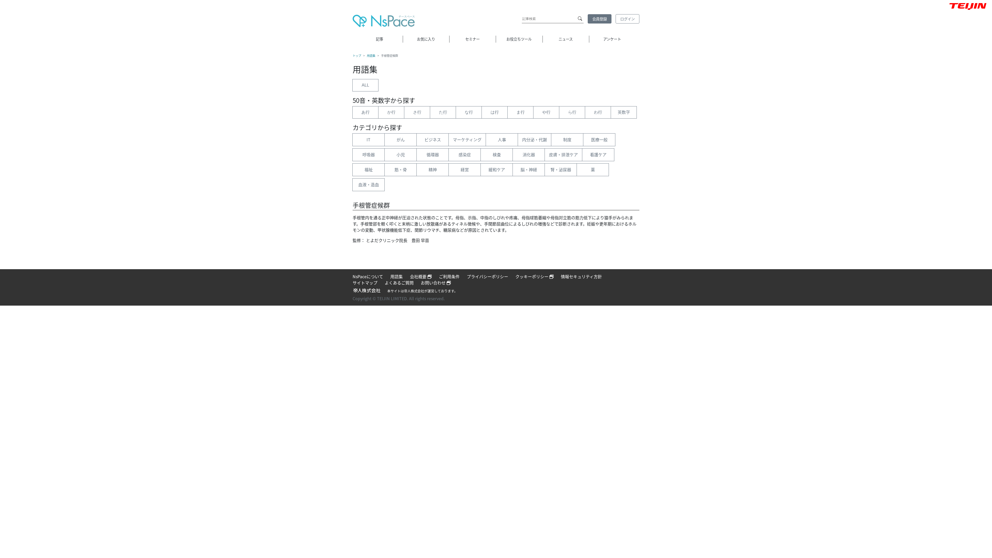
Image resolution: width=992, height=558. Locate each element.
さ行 (417, 112)
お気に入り (426, 39)
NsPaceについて (368, 276)
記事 (379, 39)
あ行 (365, 112)
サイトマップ (365, 283)
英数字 (624, 112)
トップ (357, 55)
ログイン (627, 18)
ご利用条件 (449, 276)
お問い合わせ (434, 283)
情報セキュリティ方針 (581, 276)
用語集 (371, 55)
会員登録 (599, 18)
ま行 (520, 112)
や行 (546, 112)
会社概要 (419, 276)
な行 (469, 112)
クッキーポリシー (532, 276)
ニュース (566, 39)
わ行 (598, 112)
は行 (495, 112)
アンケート (612, 39)
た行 (443, 112)
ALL (365, 85)
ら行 (572, 112)
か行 (391, 112)
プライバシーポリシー (487, 276)
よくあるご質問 (399, 283)
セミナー (472, 39)
